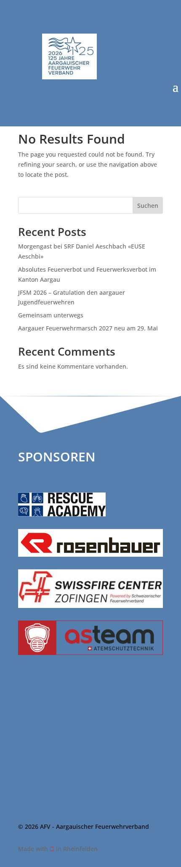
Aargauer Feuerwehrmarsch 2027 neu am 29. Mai (88, 328)
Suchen (147, 206)
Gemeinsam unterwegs (50, 315)
